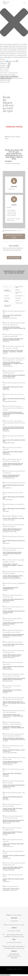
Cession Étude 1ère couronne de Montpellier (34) (12, 690)
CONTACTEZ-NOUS (14, 258)
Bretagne (17, 290)
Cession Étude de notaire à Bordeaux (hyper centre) (13, 667)
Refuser (6, 76)
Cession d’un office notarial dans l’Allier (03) (14, 440)
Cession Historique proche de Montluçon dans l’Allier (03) (11, 475)
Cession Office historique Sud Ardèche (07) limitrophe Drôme (14, 375)
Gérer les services (4, 71)
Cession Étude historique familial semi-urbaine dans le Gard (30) (12, 552)
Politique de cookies (5, 80)
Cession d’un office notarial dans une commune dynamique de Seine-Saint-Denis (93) (13, 428)
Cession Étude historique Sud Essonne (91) (14, 541)
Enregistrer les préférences (6, 78)
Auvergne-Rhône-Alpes (19, 287)
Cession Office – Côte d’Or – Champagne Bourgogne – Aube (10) (13, 564)
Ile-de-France (7, 298)
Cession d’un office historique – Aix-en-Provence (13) (14, 750)
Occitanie (17, 300)
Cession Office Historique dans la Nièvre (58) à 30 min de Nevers (12, 529)
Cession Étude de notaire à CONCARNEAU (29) (10, 588)
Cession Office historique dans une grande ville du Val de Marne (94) (13, 464)
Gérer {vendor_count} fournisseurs (9, 73)
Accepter (2, 76)
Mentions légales (10, 969)
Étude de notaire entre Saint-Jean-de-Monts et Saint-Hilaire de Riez (13, 820)
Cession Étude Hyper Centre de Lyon (13, 644)
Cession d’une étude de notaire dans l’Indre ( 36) (13, 844)
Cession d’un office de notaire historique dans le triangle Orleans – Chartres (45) (13, 363)
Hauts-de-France (19, 295)
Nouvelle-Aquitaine (6, 301)
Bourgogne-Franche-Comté (7, 290)
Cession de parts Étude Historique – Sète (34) (13, 797)
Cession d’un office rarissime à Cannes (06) (14, 399)
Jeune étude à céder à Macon (11, 889)
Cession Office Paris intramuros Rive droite (13, 879)
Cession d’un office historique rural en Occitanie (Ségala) (14, 611)
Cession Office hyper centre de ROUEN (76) (14, 509)
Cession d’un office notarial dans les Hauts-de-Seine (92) (13, 599)
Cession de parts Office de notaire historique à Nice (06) (12, 809)
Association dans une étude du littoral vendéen (14, 856)
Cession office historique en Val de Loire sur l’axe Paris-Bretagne (13, 576)
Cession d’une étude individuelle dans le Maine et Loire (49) (13, 785)
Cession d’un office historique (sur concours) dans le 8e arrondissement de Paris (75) (13, 413)
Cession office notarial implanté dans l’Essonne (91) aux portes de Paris (13, 635)
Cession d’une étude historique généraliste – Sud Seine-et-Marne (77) (13, 727)
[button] (14, 22)
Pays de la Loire (18, 303)
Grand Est (6, 295)
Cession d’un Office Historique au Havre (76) (12, 774)
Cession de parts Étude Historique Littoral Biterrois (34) (12, 832)
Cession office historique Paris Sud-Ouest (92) (13, 387)
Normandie (18, 298)
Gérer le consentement (5, 975)
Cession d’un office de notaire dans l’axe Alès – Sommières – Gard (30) (13, 351)
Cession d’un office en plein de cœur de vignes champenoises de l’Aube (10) (14, 738)
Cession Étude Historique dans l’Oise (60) (13, 485)
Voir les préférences (14, 76)
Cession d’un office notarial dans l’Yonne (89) (12, 315)
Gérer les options (4, 69)
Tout (5, 286)
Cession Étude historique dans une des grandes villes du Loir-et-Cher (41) (14, 678)
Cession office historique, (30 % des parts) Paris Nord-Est (13, 623)
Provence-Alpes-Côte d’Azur (8, 306)
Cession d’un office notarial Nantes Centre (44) (13, 452)
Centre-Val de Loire (18, 293)
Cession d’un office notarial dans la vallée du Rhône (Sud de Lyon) (13, 867)
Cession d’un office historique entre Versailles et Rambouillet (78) (13, 339)
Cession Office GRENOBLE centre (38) (13, 518)
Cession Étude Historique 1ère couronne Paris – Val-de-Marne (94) (13, 715)
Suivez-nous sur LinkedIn (14, 931)
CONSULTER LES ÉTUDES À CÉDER (14, 236)
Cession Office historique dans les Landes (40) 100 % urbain (12, 762)
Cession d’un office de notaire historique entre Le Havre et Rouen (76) (14, 327)
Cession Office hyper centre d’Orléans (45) (13, 497)
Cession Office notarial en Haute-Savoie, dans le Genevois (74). (12, 655)
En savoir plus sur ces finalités (7, 74)
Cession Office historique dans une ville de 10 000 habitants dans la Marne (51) (14, 703)
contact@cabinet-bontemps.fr (14, 942)
